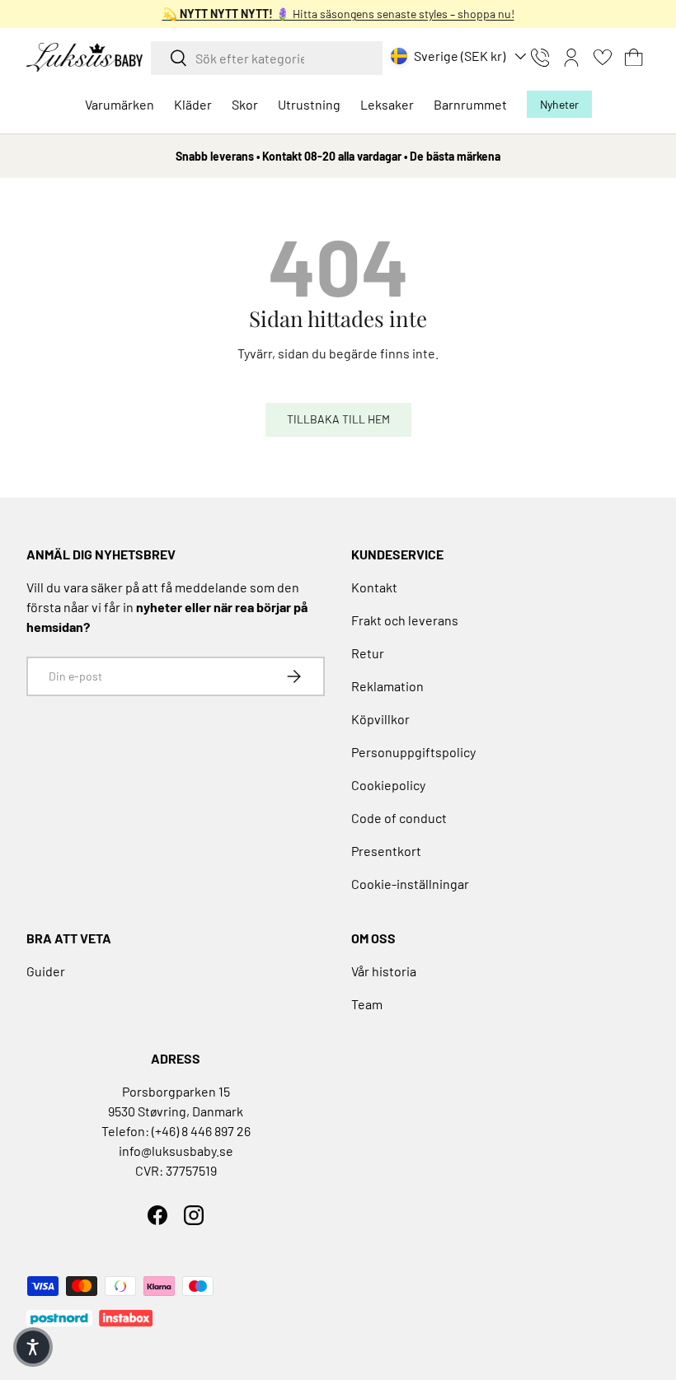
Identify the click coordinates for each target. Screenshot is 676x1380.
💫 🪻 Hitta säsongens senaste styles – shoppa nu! (338, 14)
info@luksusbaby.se (176, 1150)
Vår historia (383, 971)
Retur (367, 653)
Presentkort (386, 850)
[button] (634, 57)
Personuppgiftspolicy (413, 752)
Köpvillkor (380, 719)
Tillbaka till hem (338, 419)
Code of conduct (399, 818)
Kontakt (374, 587)
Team (367, 1004)
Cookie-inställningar (410, 883)
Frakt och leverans (404, 620)
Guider (45, 971)
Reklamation (387, 686)
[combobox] (267, 58)
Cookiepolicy (388, 785)
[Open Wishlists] (603, 58)
